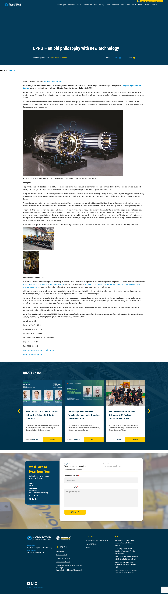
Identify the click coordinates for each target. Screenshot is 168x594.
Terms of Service (73, 570)
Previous (19, 411)
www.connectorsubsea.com (33, 354)
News (140, 5)
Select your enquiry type (71, 475)
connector (11, 70)
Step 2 (73, 512)
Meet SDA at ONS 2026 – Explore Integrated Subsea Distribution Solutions (42, 415)
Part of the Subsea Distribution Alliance (151, 1)
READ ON (52, 439)
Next (149, 411)
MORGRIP (59, 58)
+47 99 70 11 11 (64, 547)
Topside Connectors (90, 5)
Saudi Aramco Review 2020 (52, 81)
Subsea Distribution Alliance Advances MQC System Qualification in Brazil (122, 415)
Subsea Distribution (113, 5)
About (134, 5)
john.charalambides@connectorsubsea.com (38, 350)
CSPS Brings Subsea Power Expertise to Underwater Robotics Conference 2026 (84, 415)
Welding (101, 5)
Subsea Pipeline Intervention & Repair (69, 5)
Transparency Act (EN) (63, 558)
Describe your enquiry (71, 487)
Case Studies (125, 5)
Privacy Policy (60, 551)
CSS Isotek (54, 58)
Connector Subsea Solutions (14, 5)
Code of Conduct (61, 555)
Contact (154, 5)
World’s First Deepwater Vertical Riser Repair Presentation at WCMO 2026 (125, 565)
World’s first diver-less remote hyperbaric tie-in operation (43, 284)
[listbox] (101, 480)
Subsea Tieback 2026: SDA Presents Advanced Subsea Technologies (126, 572)
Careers (146, 5)
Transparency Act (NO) (63, 562)
